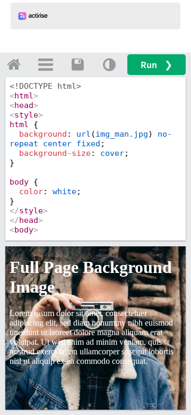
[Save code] (77, 64)
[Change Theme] (109, 64)
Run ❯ (156, 65)
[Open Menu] (45, 64)
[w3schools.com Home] (14, 64)
